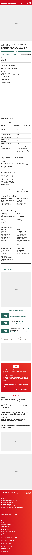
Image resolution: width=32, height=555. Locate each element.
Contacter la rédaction (6, 546)
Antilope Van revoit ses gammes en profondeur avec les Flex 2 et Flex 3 (15, 426)
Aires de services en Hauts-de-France (8, 338)
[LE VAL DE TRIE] (5, 323)
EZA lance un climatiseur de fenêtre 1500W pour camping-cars (15, 406)
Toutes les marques (6, 519)
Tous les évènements (23, 389)
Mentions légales (5, 526)
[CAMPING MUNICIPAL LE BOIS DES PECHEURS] (5, 331)
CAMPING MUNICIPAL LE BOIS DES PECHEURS (18, 329)
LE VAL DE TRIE (14, 321)
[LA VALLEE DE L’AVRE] (5, 315)
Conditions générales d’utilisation (9, 524)
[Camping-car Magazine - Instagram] (30, 3)
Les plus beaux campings (7, 535)
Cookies (3, 522)
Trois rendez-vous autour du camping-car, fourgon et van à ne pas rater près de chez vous (15, 400)
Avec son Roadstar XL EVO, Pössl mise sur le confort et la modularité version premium (14, 413)
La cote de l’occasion (6, 504)
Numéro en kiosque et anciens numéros (10, 513)
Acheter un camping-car (7, 502)
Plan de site (4, 520)
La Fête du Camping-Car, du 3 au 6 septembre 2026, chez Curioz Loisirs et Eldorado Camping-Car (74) (15, 378)
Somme (26, 44)
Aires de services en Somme (24, 338)
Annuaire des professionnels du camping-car (12, 507)
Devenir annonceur (5, 548)
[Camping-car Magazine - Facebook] (28, 3)
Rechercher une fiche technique (8, 506)
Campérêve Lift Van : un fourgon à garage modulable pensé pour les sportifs (13, 419)
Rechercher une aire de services (9, 500)
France (16, 44)
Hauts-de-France (21, 44)
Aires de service (11, 44)
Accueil (2, 44)
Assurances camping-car (16, 0)
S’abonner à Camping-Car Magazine (9, 514)
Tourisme (6, 44)
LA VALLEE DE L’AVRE (15, 315)
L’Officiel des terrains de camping (9, 531)
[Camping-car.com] (8, 3)
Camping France (5, 533)
